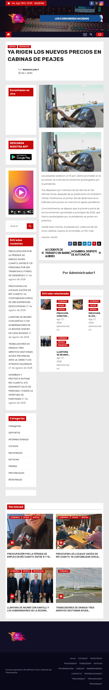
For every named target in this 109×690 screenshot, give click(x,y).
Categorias (15, 426)
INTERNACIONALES (19, 439)
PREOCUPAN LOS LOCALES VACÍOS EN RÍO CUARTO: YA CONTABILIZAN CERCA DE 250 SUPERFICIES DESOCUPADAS (77, 557)
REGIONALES (15, 479)
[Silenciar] (28, 211)
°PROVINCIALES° (95, 678)
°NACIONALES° (78, 678)
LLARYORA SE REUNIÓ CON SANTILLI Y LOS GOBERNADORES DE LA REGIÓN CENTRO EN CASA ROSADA (20, 325)
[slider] (19, 211)
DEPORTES (14, 432)
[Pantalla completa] (31, 211)
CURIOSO (80, 668)
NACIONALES (15, 453)
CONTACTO (76, 673)
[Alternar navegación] (85, 34)
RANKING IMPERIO (94, 668)
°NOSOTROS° (96, 658)
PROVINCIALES (24, 47)
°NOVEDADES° (70, 663)
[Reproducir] (12, 211)
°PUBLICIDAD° (85, 663)
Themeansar (11, 672)
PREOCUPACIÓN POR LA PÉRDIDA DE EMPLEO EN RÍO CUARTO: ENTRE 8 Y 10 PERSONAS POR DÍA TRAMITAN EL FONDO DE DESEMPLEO (21, 263)
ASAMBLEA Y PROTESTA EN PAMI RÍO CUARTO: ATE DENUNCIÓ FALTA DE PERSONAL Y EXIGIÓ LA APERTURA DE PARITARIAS (21, 387)
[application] (21, 192)
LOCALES (13, 446)
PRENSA (13, 466)
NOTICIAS (12, 47)
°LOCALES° (83, 658)
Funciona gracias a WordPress (20, 669)
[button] (91, 34)
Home (73, 658)
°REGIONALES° (95, 684)
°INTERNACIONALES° (93, 673)
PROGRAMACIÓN (66, 668)
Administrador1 (31, 69)
